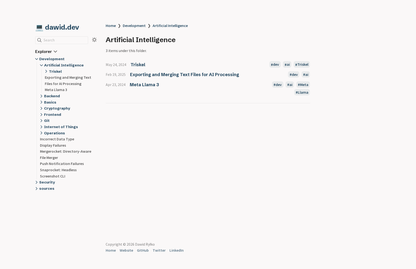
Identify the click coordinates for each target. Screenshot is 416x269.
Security (47, 182)
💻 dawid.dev (57, 27)
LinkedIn (176, 250)
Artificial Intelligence (64, 65)
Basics (50, 102)
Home (111, 25)
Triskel (55, 71)
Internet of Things (61, 127)
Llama (303, 92)
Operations (54, 133)
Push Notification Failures (62, 163)
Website (126, 250)
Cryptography (57, 108)
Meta (304, 84)
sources (46, 188)
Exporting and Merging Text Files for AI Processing (184, 74)
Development (52, 59)
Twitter (159, 250)
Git (47, 120)
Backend (52, 96)
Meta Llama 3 (56, 89)
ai (288, 64)
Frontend (52, 114)
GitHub (143, 250)
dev (276, 64)
